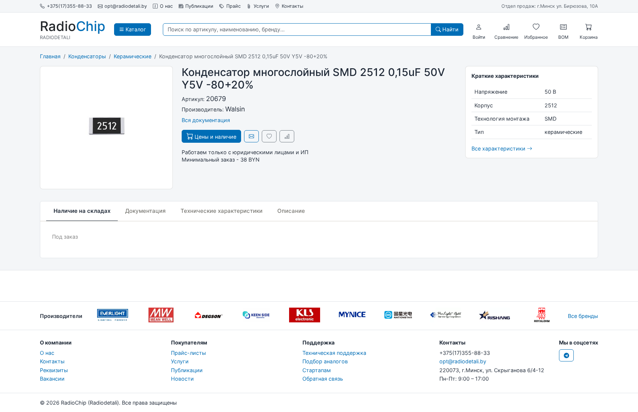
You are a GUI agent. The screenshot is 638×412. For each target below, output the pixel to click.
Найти (450, 29)
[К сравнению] (286, 136)
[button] (479, 27)
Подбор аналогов (325, 361)
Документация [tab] (145, 210)
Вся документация (206, 120)
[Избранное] (536, 27)
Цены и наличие (214, 137)
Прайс (233, 6)
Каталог (135, 29)
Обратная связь (322, 378)
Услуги (261, 6)
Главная (50, 56)
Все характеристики (499, 148)
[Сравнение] (506, 27)
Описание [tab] (291, 210)
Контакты (292, 6)
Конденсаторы (87, 56)
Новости (182, 378)
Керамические (132, 56)
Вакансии (52, 378)
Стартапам (316, 370)
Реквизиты (54, 370)
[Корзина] (588, 27)
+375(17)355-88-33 (69, 6)
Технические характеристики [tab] (222, 210)
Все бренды (583, 316)
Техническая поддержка (334, 353)
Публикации (199, 6)
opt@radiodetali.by (125, 6)
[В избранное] (269, 136)
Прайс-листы (188, 353)
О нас (166, 6)
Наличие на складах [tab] (82, 210)
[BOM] (563, 27)
